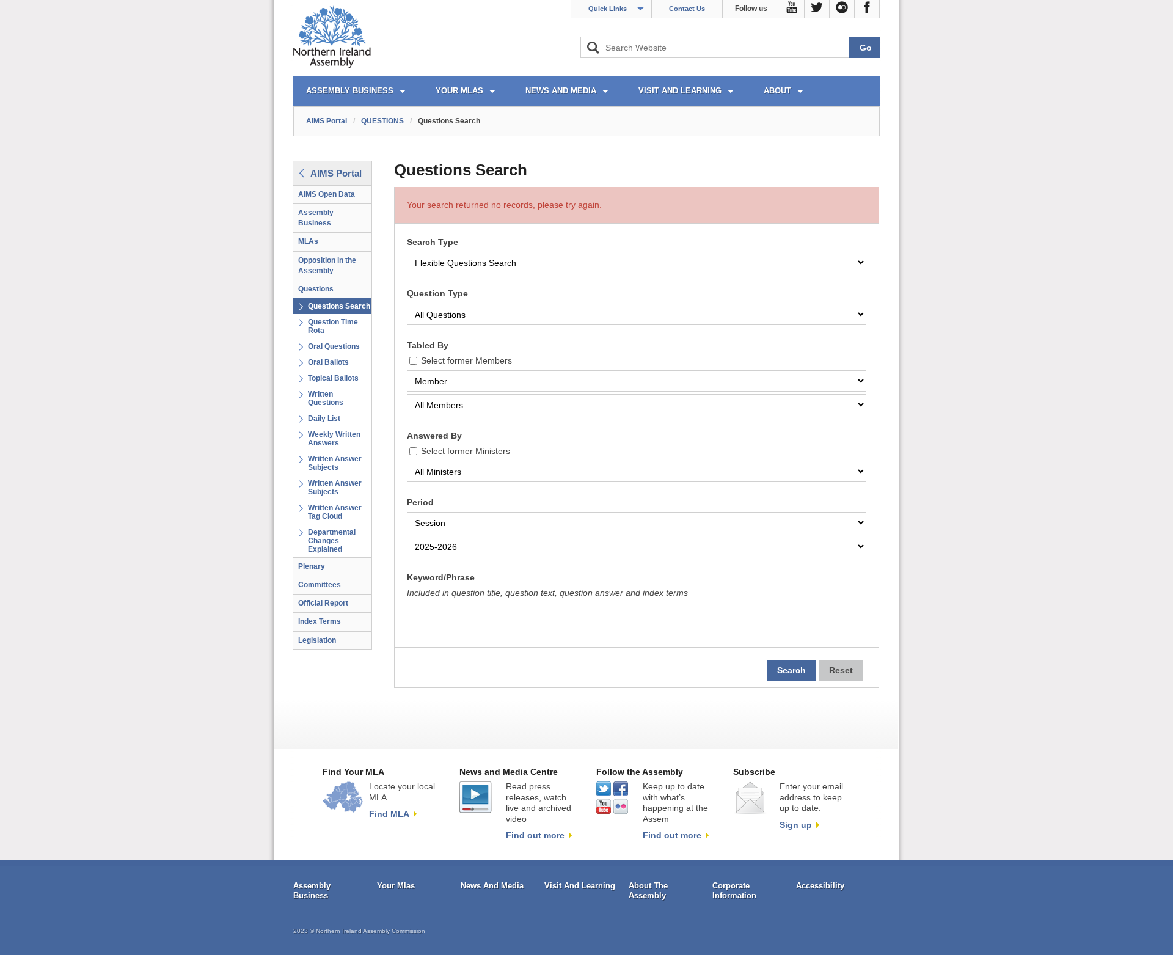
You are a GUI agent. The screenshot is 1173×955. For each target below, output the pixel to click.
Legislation (317, 640)
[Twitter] (817, 9)
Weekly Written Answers (334, 438)
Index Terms (319, 621)
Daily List (324, 418)
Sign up (796, 825)
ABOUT (777, 90)
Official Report (323, 603)
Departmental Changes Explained (332, 541)
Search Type (432, 242)
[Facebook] (867, 9)
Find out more (535, 835)
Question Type (437, 293)
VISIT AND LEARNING (680, 90)
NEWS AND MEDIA (560, 90)
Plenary (311, 566)
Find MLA (389, 814)
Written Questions (325, 398)
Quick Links (607, 8)
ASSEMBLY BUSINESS (349, 90)
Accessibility (820, 885)
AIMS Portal (326, 121)
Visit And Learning (579, 885)
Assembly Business (316, 217)
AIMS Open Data (326, 194)
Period (420, 502)
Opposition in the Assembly (327, 265)
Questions (316, 289)
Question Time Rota (333, 326)
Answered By (434, 436)
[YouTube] (792, 9)
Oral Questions (334, 346)
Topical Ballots (333, 378)
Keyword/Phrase (441, 577)
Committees (319, 584)
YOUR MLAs (459, 90)
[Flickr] (842, 9)
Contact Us (687, 8)
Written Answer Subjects (335, 463)
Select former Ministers (465, 451)
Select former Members (466, 360)
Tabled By (427, 345)
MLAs (308, 241)
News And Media (492, 885)
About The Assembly (648, 890)
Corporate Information (734, 890)
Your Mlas (396, 885)
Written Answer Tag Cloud (335, 512)
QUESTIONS (382, 121)
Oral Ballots (328, 362)
